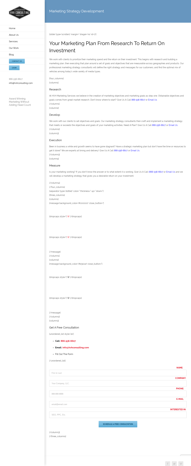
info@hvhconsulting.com (21, 83)
